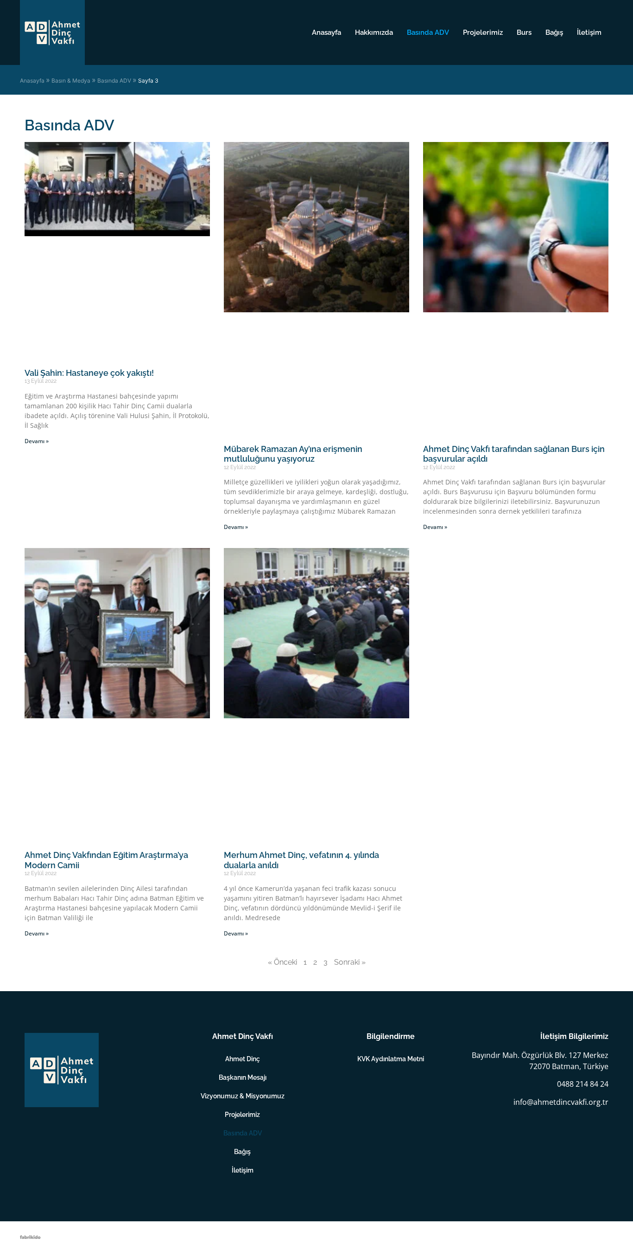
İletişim (589, 32)
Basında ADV (428, 32)
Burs (524, 32)
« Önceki (282, 962)
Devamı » (37, 441)
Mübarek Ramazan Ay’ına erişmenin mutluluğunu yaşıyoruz (293, 454)
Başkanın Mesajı (242, 1077)
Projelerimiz (483, 32)
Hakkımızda (374, 32)
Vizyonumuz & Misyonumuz (243, 1096)
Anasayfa (326, 32)
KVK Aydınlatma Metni (390, 1059)
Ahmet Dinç (242, 1059)
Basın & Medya (70, 80)
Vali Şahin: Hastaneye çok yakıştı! (89, 373)
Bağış (554, 32)
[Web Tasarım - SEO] (30, 1236)
